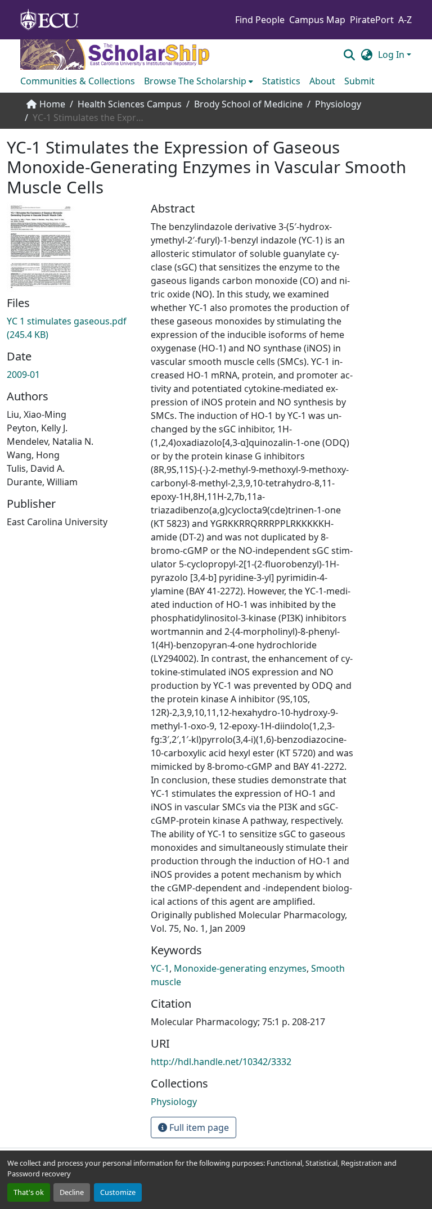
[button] (349, 54)
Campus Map (317, 19)
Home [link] (52, 104)
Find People (260, 19)
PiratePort (372, 19)
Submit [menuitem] (359, 81)
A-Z (405, 19)
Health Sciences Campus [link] (130, 104)
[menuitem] (198, 81)
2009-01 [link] (23, 374)
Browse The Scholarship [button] (195, 81)
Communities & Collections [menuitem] (77, 81)
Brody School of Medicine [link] (248, 104)
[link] (72, 327)
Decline (72, 1192)
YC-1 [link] (160, 968)
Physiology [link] (338, 104)
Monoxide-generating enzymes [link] (240, 968)
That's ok (29, 1192)
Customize (118, 1192)
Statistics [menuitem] (281, 81)
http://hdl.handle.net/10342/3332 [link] (221, 1061)
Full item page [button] (198, 1127)
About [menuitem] (322, 81)
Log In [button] (392, 54)
